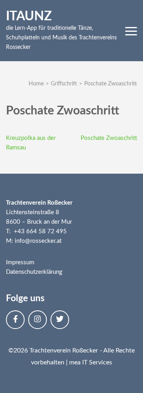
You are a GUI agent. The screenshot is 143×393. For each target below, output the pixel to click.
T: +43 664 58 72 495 (36, 231)
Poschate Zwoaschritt (109, 138)
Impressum (20, 262)
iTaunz (29, 16)
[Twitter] (59, 319)
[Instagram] (37, 319)
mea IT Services (90, 362)
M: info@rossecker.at (34, 241)
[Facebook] (15, 319)
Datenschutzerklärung (34, 272)
